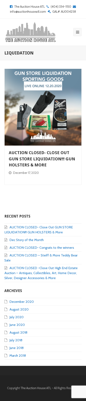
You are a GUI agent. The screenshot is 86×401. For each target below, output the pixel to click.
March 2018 (17, 356)
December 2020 (21, 302)
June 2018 (16, 348)
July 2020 (16, 317)
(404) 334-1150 (61, 7)
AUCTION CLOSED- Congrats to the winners (41, 248)
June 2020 (17, 325)
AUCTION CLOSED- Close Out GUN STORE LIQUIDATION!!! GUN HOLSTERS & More (42, 158)
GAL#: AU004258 (64, 12)
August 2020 (19, 309)
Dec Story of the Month (26, 240)
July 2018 (15, 340)
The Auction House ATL (29, 7)
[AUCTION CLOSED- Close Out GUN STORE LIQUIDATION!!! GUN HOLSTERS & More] (43, 107)
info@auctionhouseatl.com (28, 12)
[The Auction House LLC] (30, 32)
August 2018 (18, 332)
